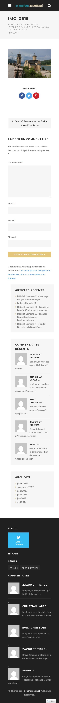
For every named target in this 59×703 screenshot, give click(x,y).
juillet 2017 (22, 494)
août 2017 (22, 490)
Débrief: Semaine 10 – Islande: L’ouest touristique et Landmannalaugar (32, 316)
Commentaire (15, 162)
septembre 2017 (25, 487)
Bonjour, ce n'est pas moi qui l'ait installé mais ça (32, 365)
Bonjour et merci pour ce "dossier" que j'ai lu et (30, 410)
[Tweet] (29, 95)
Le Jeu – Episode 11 (26, 303)
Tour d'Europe (30, 568)
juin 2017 (21, 498)
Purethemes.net (31, 690)
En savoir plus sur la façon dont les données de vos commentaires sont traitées (29, 274)
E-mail (12, 220)
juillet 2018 (22, 483)
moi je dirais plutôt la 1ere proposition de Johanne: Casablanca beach (29, 679)
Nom (11, 203)
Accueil (31, 24)
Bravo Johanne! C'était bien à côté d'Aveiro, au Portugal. (31, 432)
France (14, 568)
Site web (12, 237)
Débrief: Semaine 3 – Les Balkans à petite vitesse (31, 123)
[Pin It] (36, 95)
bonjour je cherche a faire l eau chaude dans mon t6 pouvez (32, 387)
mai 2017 (21, 502)
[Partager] (22, 95)
